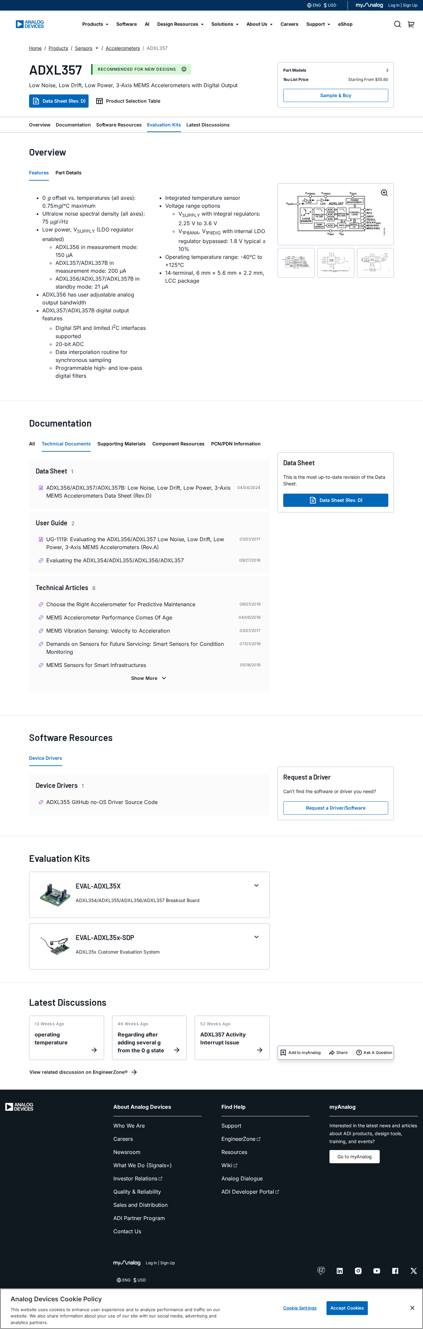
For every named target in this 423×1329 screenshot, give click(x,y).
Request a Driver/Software (335, 808)
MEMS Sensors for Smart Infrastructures (96, 665)
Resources (234, 1152)
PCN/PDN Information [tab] (236, 443)
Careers (123, 1139)
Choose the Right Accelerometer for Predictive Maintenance (120, 604)
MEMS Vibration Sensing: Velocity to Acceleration (108, 630)
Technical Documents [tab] (66, 443)
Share (342, 1052)
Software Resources (119, 124)
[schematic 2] (335, 263)
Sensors (83, 48)
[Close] (412, 1308)
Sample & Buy (335, 95)
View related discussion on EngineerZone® (78, 1072)
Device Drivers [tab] (45, 758)
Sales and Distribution (140, 1205)
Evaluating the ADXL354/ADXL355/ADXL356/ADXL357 (115, 560)
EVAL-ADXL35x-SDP (105, 937)
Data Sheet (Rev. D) (64, 101)
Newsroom (126, 1152)
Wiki (226, 1165)
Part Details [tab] (69, 172)
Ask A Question (378, 1052)
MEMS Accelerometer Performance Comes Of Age (109, 617)
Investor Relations (135, 1178)
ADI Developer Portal (247, 1191)
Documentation (73, 124)
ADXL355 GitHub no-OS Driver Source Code (102, 802)
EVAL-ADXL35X (98, 886)
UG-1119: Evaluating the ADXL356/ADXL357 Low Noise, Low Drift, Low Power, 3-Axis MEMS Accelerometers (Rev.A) (135, 543)
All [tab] (32, 443)
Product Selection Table (133, 101)
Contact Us (127, 1231)
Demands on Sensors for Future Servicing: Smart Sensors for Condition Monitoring (135, 648)
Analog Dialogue (242, 1178)
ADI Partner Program (139, 1218)
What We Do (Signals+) (142, 1165)
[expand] (256, 885)
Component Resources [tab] (178, 443)
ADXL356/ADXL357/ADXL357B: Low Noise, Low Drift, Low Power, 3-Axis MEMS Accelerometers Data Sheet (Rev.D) (138, 491)
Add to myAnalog (304, 1052)
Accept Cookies (347, 1308)
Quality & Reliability (137, 1191)
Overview (40, 124)
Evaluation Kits (164, 124)
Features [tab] (39, 172)
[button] (97, 48)
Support (231, 1125)
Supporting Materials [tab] (121, 443)
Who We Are (129, 1125)
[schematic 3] (375, 263)
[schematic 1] (296, 263)
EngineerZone (238, 1139)
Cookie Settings (300, 1308)
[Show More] (149, 678)
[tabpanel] (149, 287)
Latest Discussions (208, 124)
